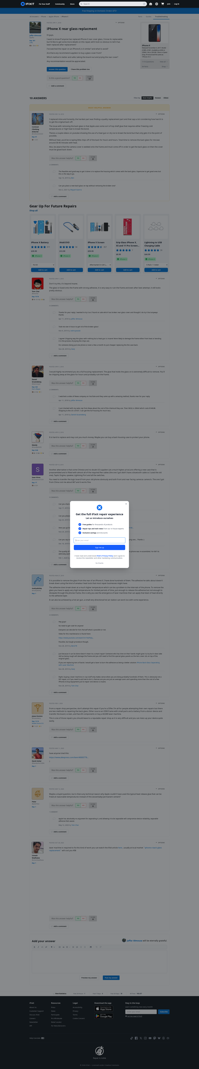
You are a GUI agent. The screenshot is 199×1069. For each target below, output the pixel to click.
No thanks (99, 563)
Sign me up (99, 547)
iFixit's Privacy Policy (105, 556)
